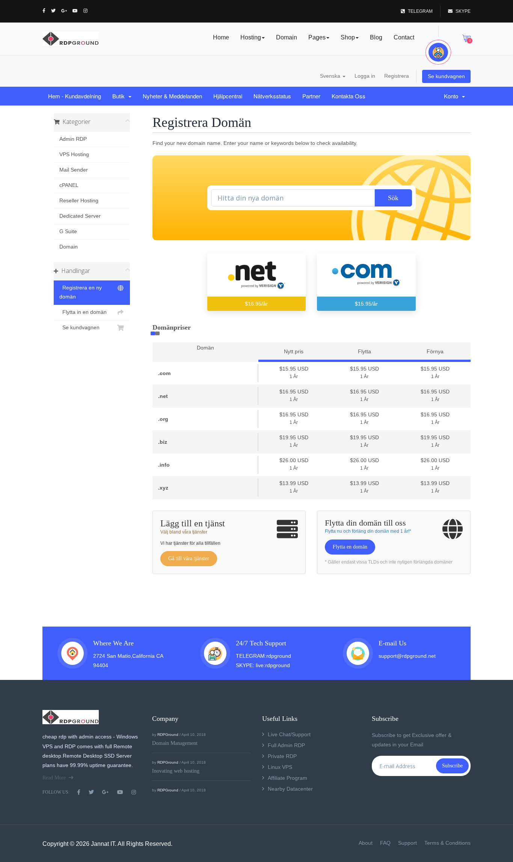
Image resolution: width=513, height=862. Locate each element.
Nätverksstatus (272, 96)
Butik (120, 96)
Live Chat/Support (289, 734)
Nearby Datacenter (290, 789)
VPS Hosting (74, 154)
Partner (311, 96)
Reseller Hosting (78, 200)
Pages (317, 37)
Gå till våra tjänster (188, 558)
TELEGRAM (420, 11)
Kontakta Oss (348, 96)
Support (407, 843)
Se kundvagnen (446, 76)
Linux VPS (280, 767)
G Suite (68, 231)
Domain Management (175, 743)
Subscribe (452, 766)
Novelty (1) (157, 333)
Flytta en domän (350, 547)
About (366, 843)
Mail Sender (73, 170)
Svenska (331, 76)
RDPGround (167, 734)
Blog (376, 37)
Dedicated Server (80, 216)
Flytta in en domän (83, 312)
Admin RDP (73, 139)
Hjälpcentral (227, 96)
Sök (393, 198)
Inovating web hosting (175, 771)
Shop (348, 37)
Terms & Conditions (447, 843)
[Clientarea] (438, 52)
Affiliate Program (287, 778)
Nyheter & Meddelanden (172, 96)
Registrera (396, 76)
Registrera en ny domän (80, 292)
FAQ (385, 843)
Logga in (365, 76)
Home (221, 37)
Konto (452, 96)
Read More (54, 778)
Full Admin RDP (286, 745)
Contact (404, 37)
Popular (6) (153, 333)
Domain (286, 37)
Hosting (250, 37)
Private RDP (282, 756)
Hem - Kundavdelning (74, 96)
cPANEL (68, 185)
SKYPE (463, 11)
